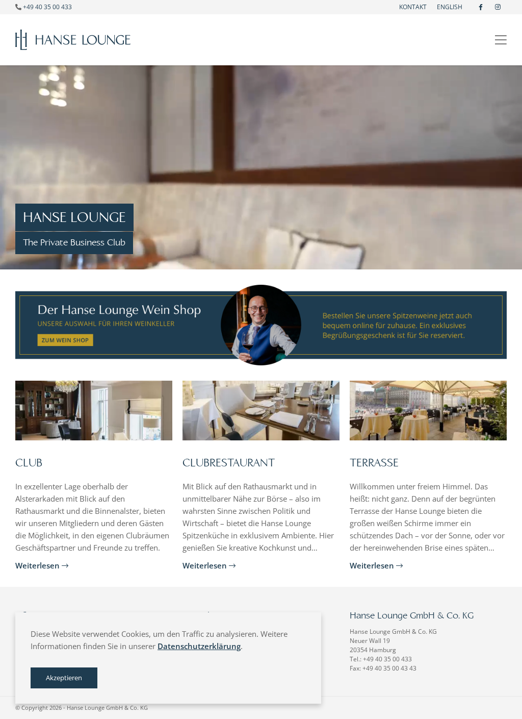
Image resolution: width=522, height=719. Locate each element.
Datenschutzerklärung (199, 646)
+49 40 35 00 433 (47, 7)
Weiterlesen (38, 565)
